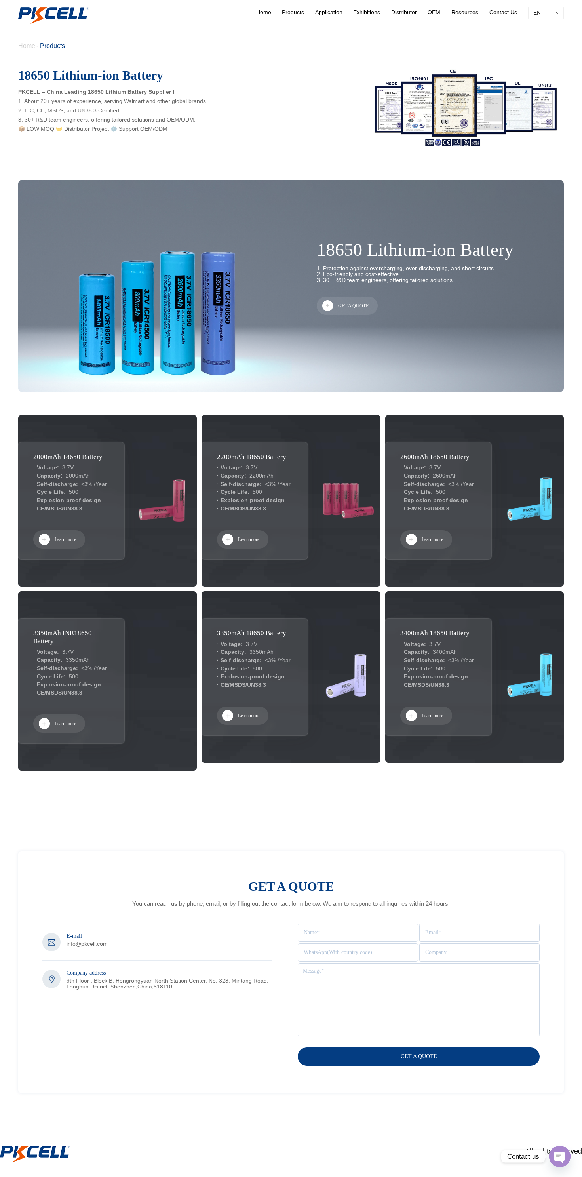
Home (263, 12)
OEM (434, 12)
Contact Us (503, 12)
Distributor (404, 12)
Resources (464, 12)
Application (328, 12)
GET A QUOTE (353, 306)
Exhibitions (366, 12)
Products (293, 12)
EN (537, 13)
